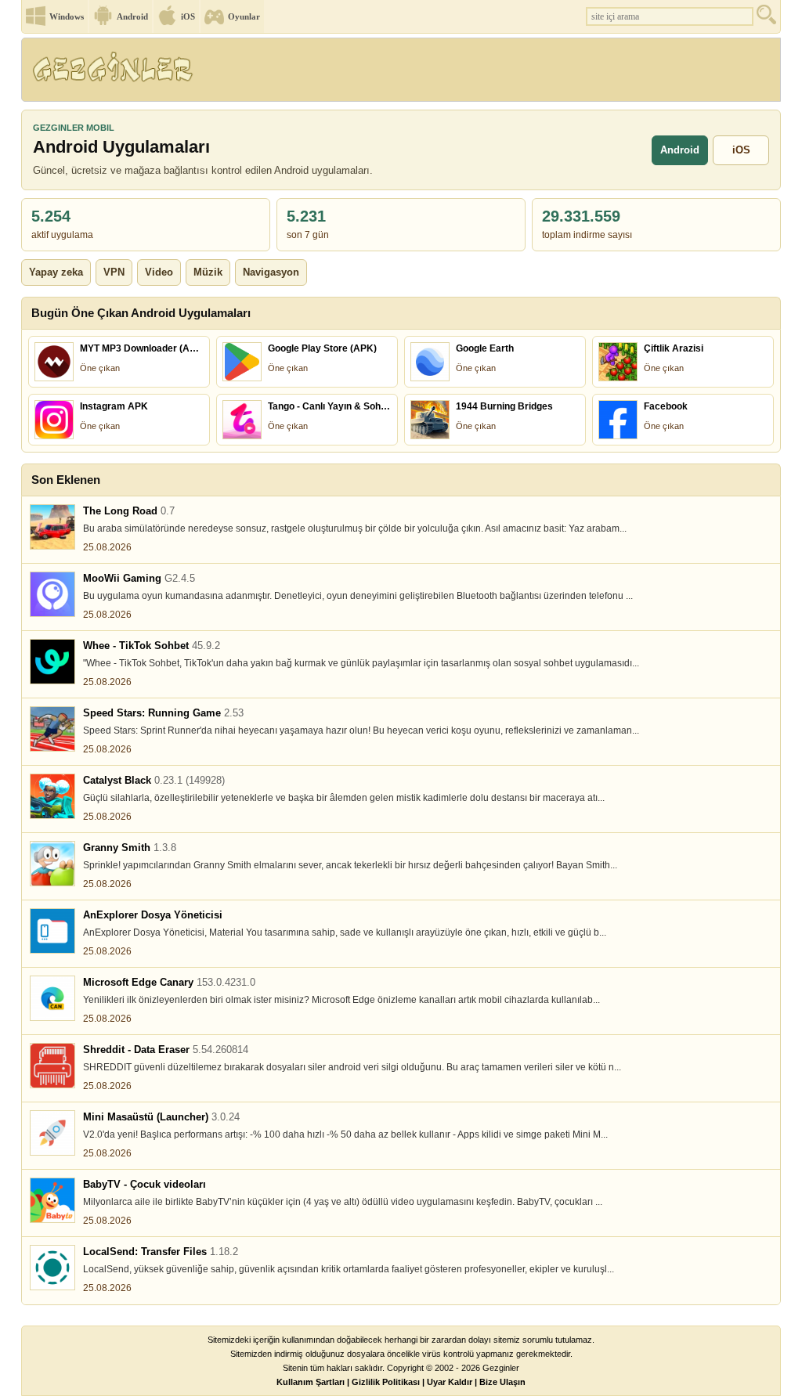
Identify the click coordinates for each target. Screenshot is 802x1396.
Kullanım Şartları (310, 1382)
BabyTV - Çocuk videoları (144, 1184)
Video (159, 272)
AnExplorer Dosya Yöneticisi (152, 915)
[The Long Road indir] (52, 527)
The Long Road (129, 511)
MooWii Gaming (139, 578)
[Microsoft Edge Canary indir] (52, 998)
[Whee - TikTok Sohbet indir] (52, 661)
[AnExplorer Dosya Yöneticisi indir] (52, 931)
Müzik (207, 272)
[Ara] (768, 18)
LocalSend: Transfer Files (160, 1251)
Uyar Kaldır (449, 1382)
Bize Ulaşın (502, 1382)
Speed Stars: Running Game (163, 713)
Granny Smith (129, 847)
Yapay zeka (56, 272)
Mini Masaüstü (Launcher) (161, 1117)
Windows (66, 16)
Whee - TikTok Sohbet (151, 645)
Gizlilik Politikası (386, 1382)
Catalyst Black (154, 780)
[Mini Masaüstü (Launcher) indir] (52, 1133)
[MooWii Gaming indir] (52, 594)
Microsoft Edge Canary (169, 982)
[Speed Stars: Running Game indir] (52, 729)
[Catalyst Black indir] (52, 796)
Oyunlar (244, 16)
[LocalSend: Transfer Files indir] (52, 1267)
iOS (188, 16)
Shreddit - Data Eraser (165, 1049)
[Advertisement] (494, 74)
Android (132, 16)
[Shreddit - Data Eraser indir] (52, 1065)
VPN (114, 272)
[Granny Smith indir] (52, 863)
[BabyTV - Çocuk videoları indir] (52, 1200)
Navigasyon (271, 272)
